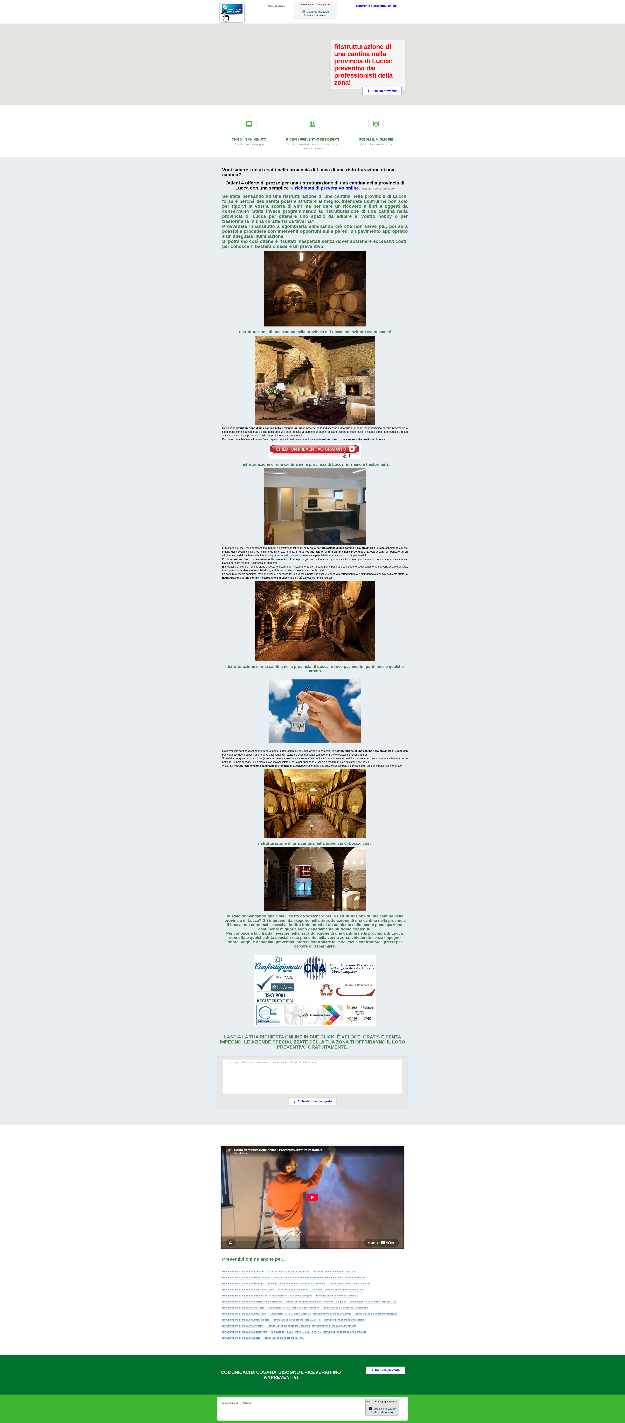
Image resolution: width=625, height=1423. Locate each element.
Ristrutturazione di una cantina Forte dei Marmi (372, 1301)
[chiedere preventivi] (315, 451)
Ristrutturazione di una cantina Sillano (344, 1289)
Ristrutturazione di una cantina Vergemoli (243, 1325)
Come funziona (276, 6)
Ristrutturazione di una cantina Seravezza (344, 1331)
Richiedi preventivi (384, 91)
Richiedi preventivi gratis (315, 1101)
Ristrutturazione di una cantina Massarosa (288, 1271)
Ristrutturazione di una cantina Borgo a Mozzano (297, 1277)
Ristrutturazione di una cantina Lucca (241, 1337)
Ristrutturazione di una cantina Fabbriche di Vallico (248, 1289)
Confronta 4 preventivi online (376, 5)
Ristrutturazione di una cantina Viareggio (243, 1307)
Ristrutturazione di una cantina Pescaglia (243, 1283)
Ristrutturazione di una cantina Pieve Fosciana (246, 1277)
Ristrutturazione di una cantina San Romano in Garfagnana (315, 1301)
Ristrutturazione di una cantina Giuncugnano (300, 1289)
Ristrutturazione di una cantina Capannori (288, 1325)
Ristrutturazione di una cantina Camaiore (243, 1271)
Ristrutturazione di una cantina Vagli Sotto (334, 1271)
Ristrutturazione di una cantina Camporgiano (345, 1307)
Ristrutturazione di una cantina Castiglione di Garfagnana (296, 1283)
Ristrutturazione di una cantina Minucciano (244, 1313)
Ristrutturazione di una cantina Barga (332, 1313)
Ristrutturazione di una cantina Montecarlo (336, 1295)
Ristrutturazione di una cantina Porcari (345, 1277)
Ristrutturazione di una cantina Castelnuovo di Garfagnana (252, 1301)
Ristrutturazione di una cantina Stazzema (289, 1313)
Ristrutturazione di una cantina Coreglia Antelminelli (292, 1307)
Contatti (247, 1403)
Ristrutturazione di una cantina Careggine (290, 1295)
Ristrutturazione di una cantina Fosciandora (244, 1331)
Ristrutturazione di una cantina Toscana (283, 1337)
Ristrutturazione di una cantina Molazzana (375, 1313)
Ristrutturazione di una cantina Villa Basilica (244, 1295)
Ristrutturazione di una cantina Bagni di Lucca (245, 1319)
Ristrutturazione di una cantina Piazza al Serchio (297, 1319)
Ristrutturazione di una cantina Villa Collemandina (295, 1331)
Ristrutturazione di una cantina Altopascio (349, 1283)
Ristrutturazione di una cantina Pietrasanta (334, 1325)
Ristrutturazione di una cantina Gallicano (345, 1319)
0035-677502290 (318, 11)
